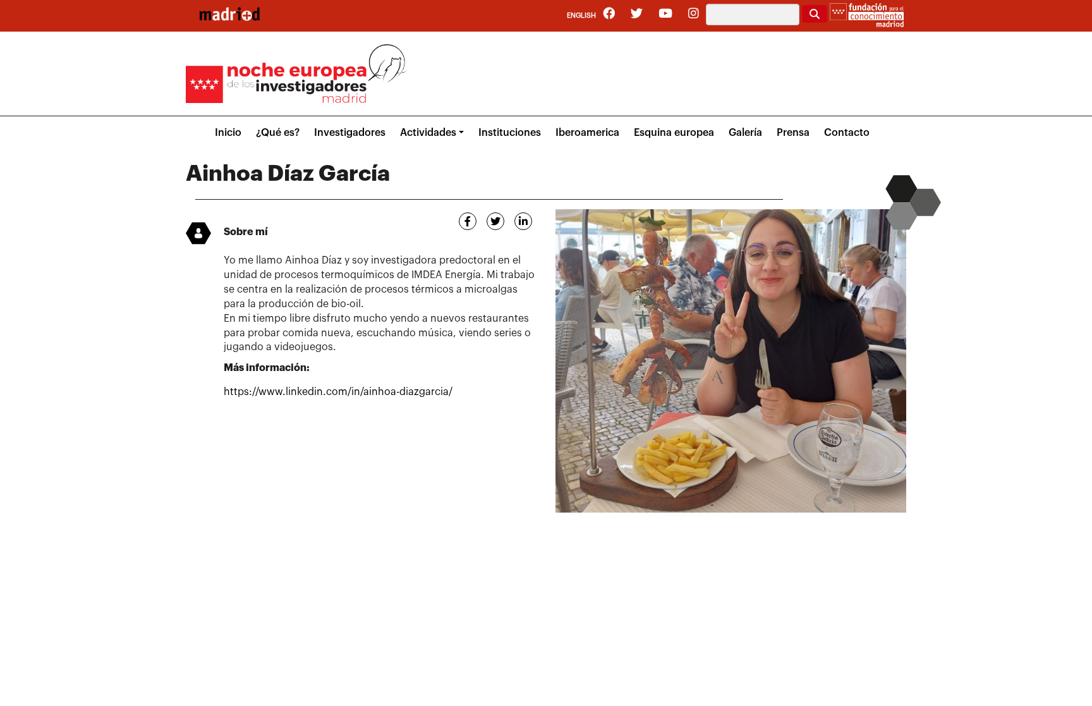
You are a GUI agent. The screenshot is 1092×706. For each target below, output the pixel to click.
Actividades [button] (428, 133)
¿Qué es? (278, 133)
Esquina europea (674, 133)
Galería (745, 133)
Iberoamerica (587, 133)
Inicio (228, 133)
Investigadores (349, 133)
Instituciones (509, 133)
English (581, 15)
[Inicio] (229, 14)
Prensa (793, 133)
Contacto (847, 133)
